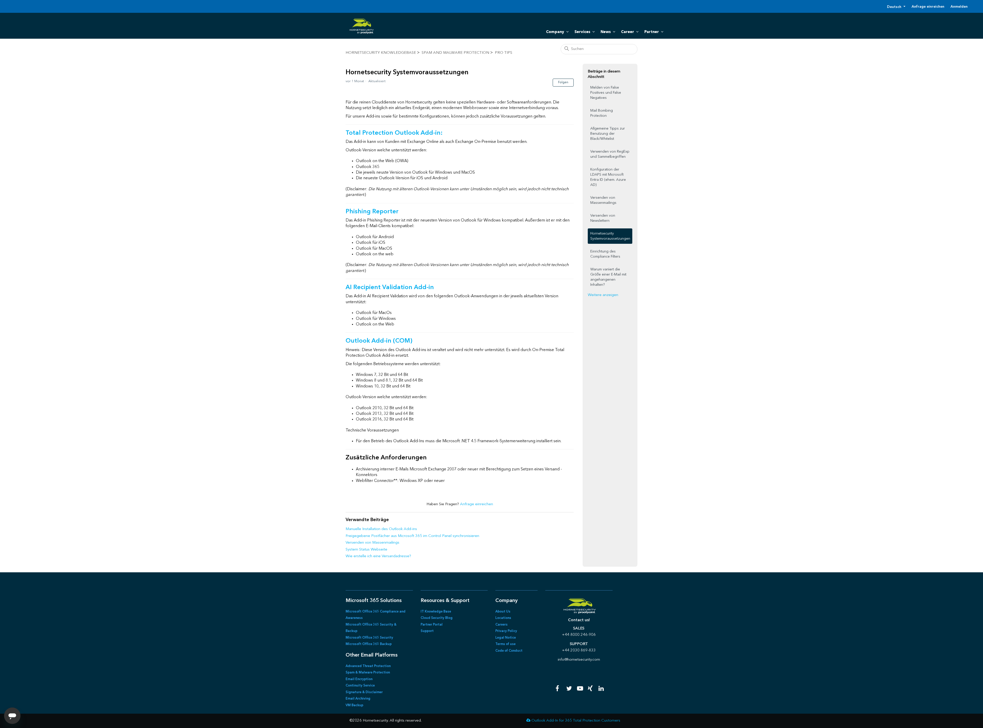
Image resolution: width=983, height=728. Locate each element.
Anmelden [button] (959, 6)
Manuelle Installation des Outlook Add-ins (381, 529)
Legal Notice (505, 637)
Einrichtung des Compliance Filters (605, 254)
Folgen (563, 82)
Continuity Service (360, 685)
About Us (502, 611)
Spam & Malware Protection (368, 672)
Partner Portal (432, 624)
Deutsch (894, 7)
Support (427, 631)
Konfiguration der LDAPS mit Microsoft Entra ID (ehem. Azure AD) (608, 177)
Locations (503, 618)
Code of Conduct (508, 650)
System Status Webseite (366, 550)
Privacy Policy (506, 631)
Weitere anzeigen (603, 295)
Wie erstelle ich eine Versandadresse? (378, 556)
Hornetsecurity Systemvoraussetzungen (610, 236)
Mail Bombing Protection (601, 113)
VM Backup (354, 705)
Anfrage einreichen (928, 6)
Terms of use (505, 644)
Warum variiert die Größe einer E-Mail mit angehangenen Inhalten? (608, 277)
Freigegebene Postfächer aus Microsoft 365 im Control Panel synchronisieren (412, 536)
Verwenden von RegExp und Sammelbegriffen (609, 154)
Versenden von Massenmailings (372, 543)
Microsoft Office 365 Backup (369, 644)
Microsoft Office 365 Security (369, 637)
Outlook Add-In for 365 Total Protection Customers (575, 721)
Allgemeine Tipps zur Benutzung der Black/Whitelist (607, 134)
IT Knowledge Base (436, 611)
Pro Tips (503, 53)
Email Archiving (358, 698)
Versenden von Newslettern (602, 218)
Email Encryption (359, 679)
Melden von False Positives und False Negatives (605, 93)
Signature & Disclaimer (364, 692)
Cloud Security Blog (437, 618)
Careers (501, 624)
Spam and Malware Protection (455, 53)
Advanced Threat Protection (368, 666)
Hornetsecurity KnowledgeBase (381, 53)
